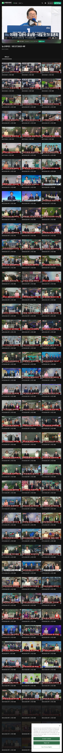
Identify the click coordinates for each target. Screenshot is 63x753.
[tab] (7, 57)
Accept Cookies (46, 738)
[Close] (60, 725)
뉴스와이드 (6, 46)
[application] (31, 22)
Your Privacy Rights (46, 747)
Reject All (46, 743)
